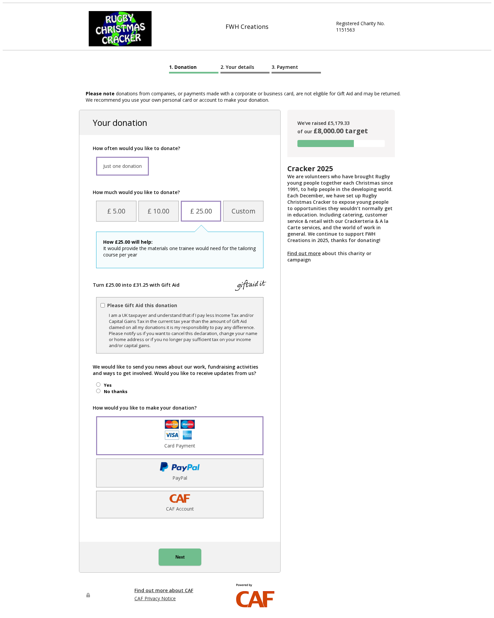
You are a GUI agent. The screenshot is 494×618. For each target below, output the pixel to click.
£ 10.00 (158, 211)
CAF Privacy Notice (155, 598)
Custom (243, 211)
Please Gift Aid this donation (142, 305)
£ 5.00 (116, 211)
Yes (108, 385)
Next (179, 557)
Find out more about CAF (163, 590)
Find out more (304, 253)
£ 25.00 (201, 211)
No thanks (115, 391)
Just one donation (122, 166)
